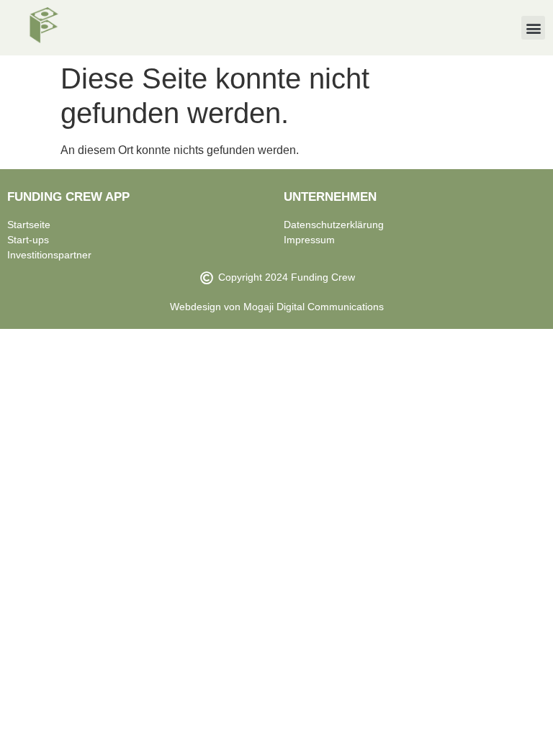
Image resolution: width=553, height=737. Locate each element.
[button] (533, 28)
